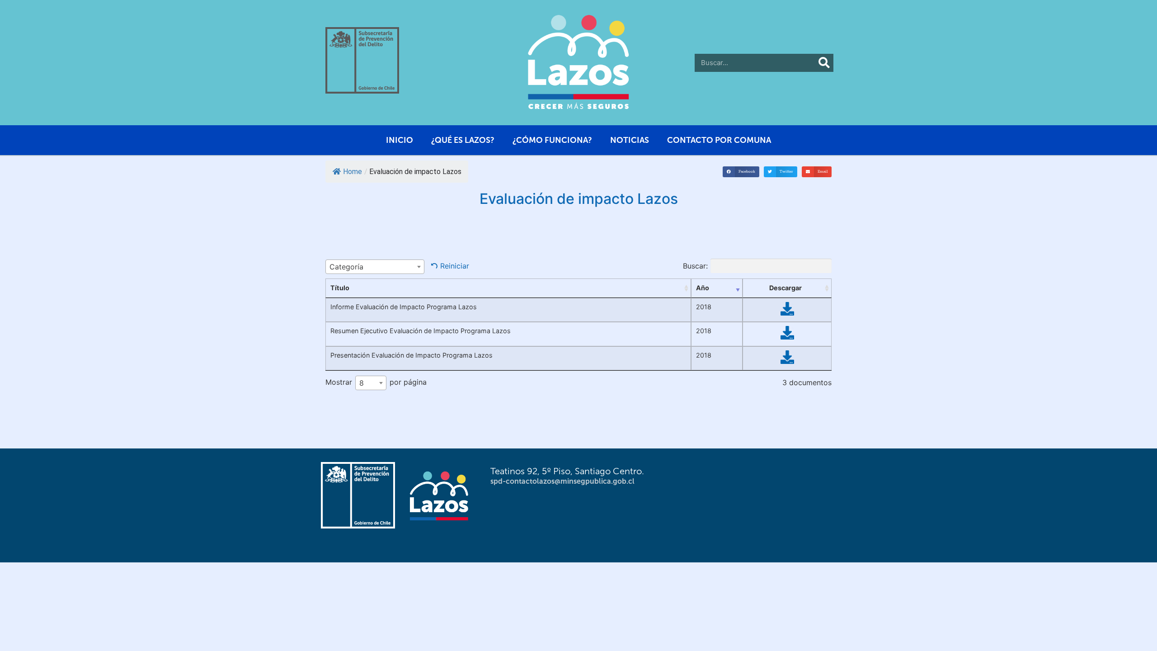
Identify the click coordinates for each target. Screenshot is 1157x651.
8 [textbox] (361, 382)
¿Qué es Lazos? (462, 140)
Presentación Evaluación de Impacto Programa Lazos (411, 355)
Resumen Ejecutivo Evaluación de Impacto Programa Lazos (420, 331)
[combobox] (374, 266)
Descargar (785, 288)
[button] (741, 171)
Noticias (629, 140)
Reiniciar (454, 265)
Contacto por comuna (719, 140)
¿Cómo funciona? (552, 140)
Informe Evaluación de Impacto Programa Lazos (403, 307)
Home (352, 171)
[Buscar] (824, 63)
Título (339, 288)
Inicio (399, 140)
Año (702, 288)
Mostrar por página (376, 383)
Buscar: (695, 265)
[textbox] (375, 267)
